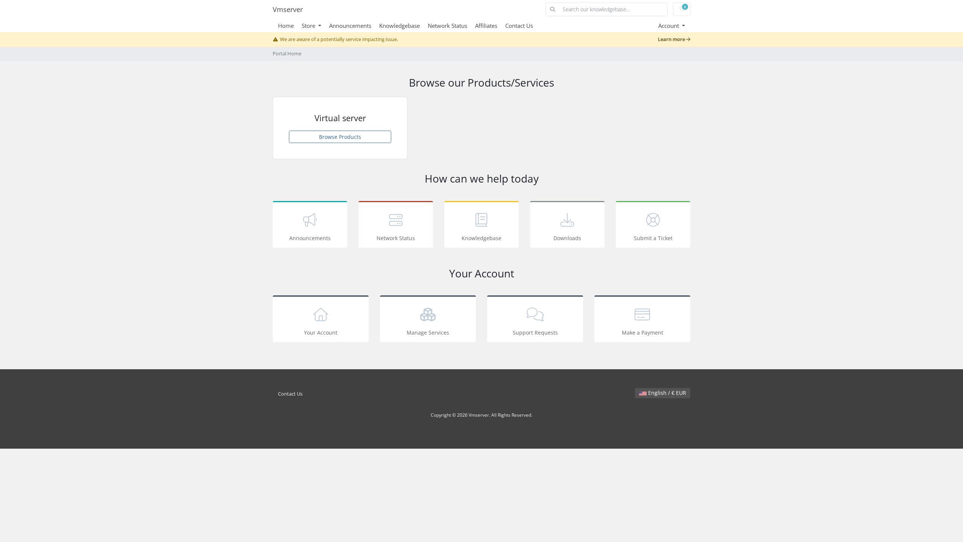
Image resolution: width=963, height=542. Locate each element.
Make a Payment (642, 332)
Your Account (320, 332)
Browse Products (340, 136)
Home (286, 25)
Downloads (567, 238)
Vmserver (288, 9)
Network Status (447, 25)
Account (669, 25)
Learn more (672, 39)
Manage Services (428, 332)
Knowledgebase (399, 25)
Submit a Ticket (653, 238)
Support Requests (535, 332)
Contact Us (519, 25)
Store (309, 25)
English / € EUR (666, 392)
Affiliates (486, 25)
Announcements (350, 25)
